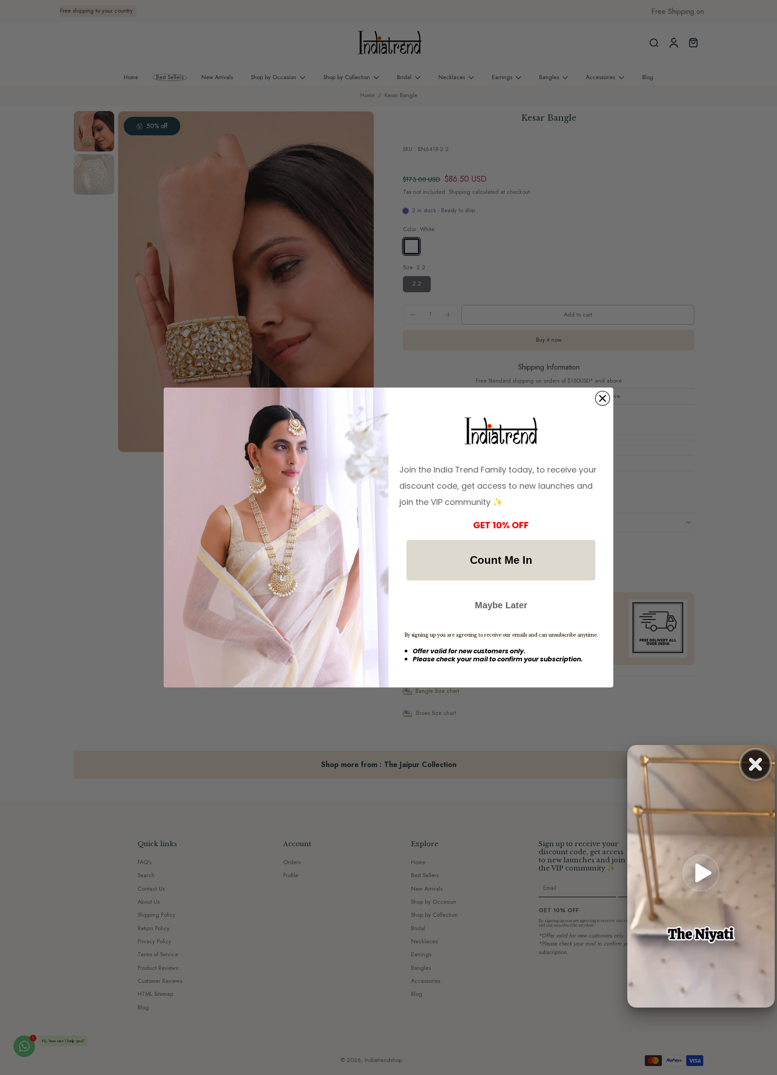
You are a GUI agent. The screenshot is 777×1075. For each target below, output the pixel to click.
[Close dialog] (602, 398)
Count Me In (501, 560)
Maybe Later (501, 605)
